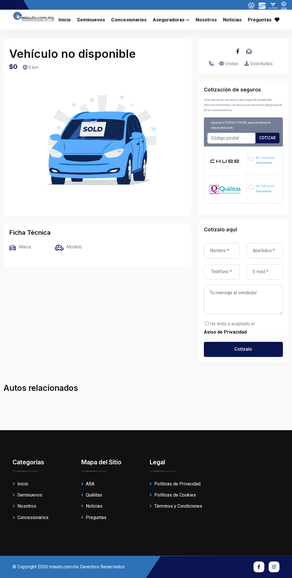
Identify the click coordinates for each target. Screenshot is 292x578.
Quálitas (93, 495)
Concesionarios (129, 20)
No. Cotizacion (265, 160)
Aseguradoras (168, 20)
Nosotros (206, 20)
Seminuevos (91, 20)
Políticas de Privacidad (176, 484)
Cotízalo (243, 349)
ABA (89, 484)
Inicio (64, 20)
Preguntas (259, 20)
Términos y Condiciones (177, 506)
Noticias (232, 20)
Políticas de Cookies (174, 495)
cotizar (267, 138)
